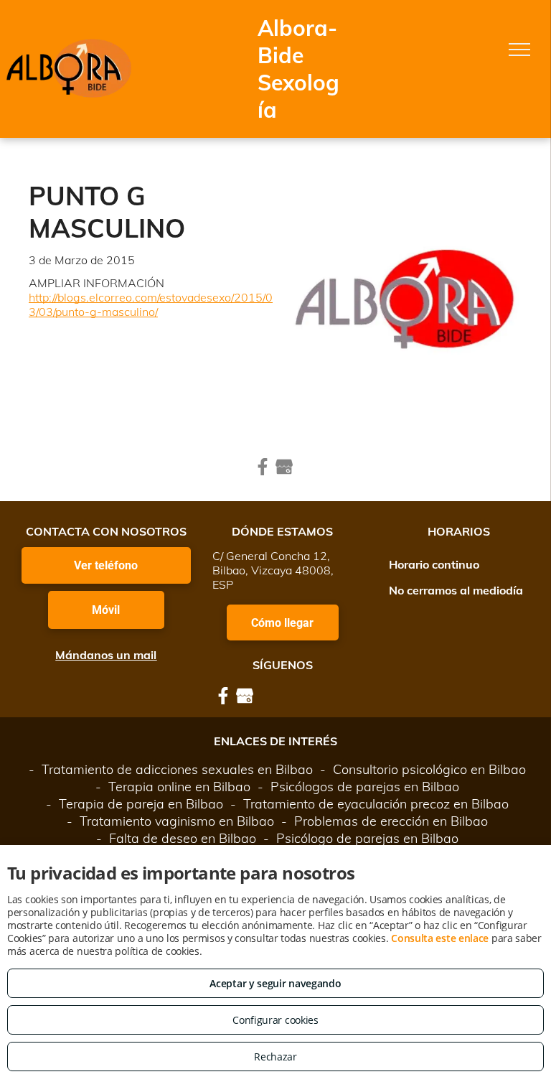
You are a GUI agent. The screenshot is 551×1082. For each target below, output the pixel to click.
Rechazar (275, 1056)
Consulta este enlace (440, 938)
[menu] (519, 49)
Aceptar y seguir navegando (275, 983)
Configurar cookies (275, 1020)
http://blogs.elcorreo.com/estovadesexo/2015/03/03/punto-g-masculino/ (151, 304)
